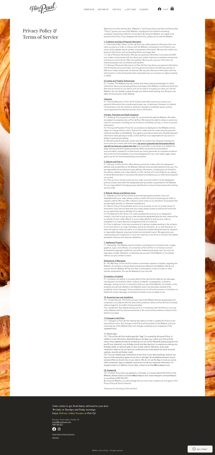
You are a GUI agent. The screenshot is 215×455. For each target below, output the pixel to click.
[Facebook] (54, 429)
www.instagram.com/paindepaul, (163, 375)
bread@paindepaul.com (160, 365)
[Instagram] (59, 429)
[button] (172, 8)
